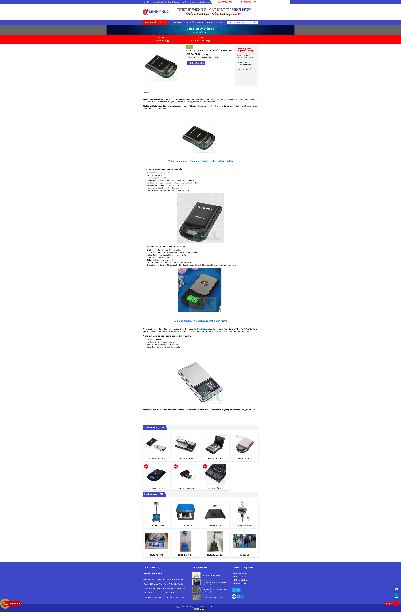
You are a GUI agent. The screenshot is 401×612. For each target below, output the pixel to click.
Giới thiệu (190, 22)
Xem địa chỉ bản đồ (244, 69)
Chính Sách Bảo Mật (240, 577)
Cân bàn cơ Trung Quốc (215, 555)
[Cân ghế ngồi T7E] (186, 512)
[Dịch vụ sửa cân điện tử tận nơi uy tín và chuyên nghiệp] (196, 589)
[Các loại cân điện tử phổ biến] (196, 575)
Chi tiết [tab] (146, 93)
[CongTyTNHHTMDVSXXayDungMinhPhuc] (234, 590)
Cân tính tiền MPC (156, 555)
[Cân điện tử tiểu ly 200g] (156, 444)
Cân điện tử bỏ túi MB (186, 488)
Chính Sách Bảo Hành (240, 574)
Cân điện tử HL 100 (215, 459)
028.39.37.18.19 (200, 40)
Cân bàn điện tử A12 (156, 526)
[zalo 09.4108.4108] (167, 40)
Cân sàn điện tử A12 (215, 526)
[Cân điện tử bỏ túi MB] (186, 474)
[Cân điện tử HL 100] (215, 445)
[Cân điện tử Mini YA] (186, 444)
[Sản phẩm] (396, 603)
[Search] (255, 22)
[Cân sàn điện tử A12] (215, 512)
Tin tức (200, 22)
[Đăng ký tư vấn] (396, 589)
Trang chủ (178, 22)
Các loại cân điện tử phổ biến (211, 575)
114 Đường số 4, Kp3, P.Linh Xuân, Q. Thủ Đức (164, 2)
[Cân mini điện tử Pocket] (156, 474)
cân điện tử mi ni (199, 32)
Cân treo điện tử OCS (244, 526)
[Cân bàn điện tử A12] (156, 511)
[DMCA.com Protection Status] (200, 609)
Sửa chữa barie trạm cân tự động (213, 597)
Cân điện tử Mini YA (186, 459)
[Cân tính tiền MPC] (156, 541)
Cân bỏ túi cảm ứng (215, 488)
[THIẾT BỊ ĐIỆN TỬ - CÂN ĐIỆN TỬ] (156, 12)
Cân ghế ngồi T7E (186, 526)
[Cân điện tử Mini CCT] (244, 444)
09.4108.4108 (160, 40)
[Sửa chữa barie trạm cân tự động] (196, 597)
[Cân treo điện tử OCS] (244, 511)
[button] (181, 47)
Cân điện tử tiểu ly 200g (156, 459)
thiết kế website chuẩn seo (217, 607)
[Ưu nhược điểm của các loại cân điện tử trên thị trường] (196, 582)
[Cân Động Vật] (244, 541)
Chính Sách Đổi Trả (239, 583)
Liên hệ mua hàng (196, 63)
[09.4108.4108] (396, 596)
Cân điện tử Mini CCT (244, 459)
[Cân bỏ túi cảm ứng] (215, 474)
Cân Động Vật (244, 555)
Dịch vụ (210, 22)
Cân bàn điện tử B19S (186, 555)
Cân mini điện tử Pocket (156, 488)
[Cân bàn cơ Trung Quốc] (215, 541)
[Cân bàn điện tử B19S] (185, 541)
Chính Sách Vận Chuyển (241, 580)
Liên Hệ (219, 22)
